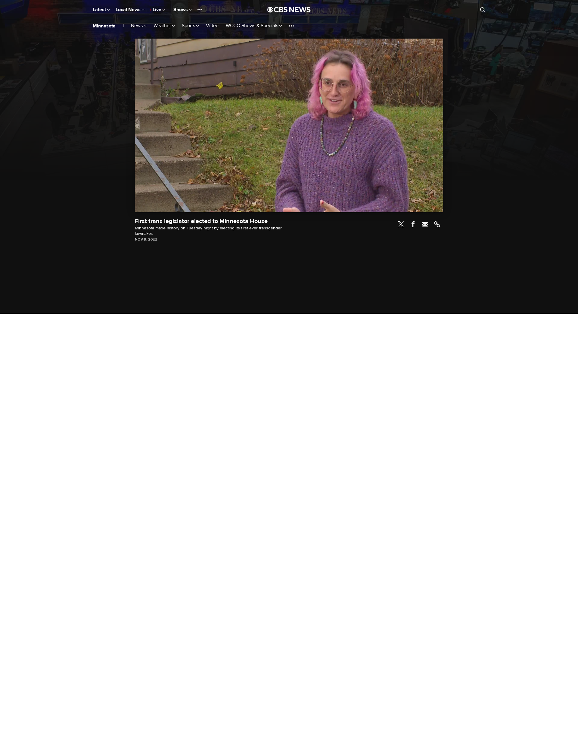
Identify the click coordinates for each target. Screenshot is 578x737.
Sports (189, 26)
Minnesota (104, 26)
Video (212, 26)
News (137, 26)
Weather (163, 26)
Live (158, 10)
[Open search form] (482, 9)
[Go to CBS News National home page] (289, 10)
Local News (129, 9)
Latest (100, 9)
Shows (181, 9)
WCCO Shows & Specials (252, 26)
